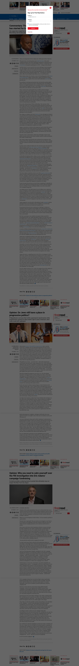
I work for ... (30, 19)
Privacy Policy (30, 31)
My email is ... (30, 15)
